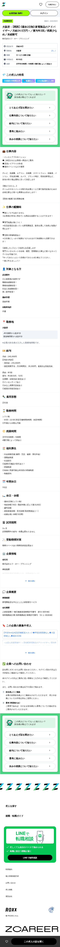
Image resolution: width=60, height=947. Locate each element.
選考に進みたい (17, 131)
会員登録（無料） (16, 13)
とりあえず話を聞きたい (21, 107)
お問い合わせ (11, 883)
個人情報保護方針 (12, 876)
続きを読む (31, 581)
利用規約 (9, 869)
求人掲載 (9, 890)
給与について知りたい (20, 123)
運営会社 (9, 896)
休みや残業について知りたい (23, 139)
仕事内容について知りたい (22, 115)
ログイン (44, 13)
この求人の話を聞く (34, 941)
